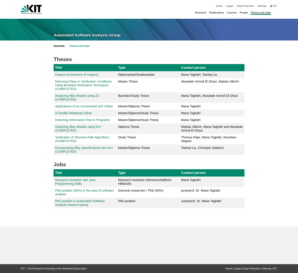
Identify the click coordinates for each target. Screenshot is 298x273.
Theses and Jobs (261, 12)
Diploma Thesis (128, 126)
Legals (229, 6)
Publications (216, 12)
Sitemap (261, 6)
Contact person (193, 67)
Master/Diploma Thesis (134, 106)
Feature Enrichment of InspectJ (77, 74)
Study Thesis (127, 137)
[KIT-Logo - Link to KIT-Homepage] (31, 9)
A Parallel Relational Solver (73, 113)
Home (219, 6)
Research (200, 12)
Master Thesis (128, 81)
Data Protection (245, 6)
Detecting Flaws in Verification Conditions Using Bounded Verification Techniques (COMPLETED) (83, 85)
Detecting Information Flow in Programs (82, 120)
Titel (58, 67)
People (244, 12)
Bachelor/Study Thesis (133, 95)
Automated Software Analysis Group (87, 35)
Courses (232, 12)
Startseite (59, 46)
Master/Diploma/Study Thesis (138, 113)
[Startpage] (276, 12)
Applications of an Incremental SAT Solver (84, 106)
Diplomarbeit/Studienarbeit (136, 74)
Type (122, 67)
